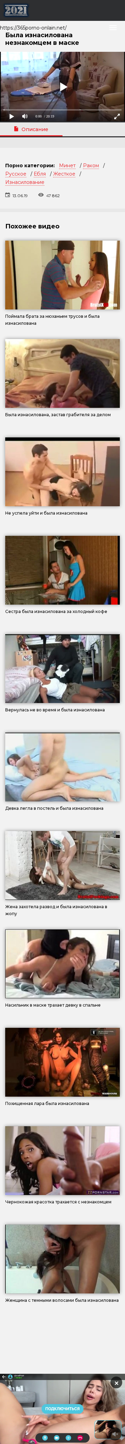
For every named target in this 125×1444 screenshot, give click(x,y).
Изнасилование (24, 182)
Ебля (40, 174)
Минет (67, 165)
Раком (91, 165)
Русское (15, 174)
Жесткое (64, 174)
